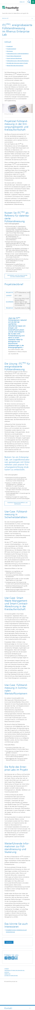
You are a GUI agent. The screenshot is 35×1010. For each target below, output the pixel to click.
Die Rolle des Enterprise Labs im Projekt (17, 63)
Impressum (7, 974)
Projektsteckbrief (11, 48)
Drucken (9, 942)
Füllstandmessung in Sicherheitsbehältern (18, 53)
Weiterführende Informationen (15, 65)
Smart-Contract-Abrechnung (14, 58)
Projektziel (10, 46)
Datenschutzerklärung (11, 975)
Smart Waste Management (14, 56)
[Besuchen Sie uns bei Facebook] (6, 958)
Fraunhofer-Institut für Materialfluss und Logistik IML (15, 13)
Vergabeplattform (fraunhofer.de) (14, 970)
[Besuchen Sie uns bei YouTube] (12, 958)
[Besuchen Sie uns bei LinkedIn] (9, 958)
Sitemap (6, 968)
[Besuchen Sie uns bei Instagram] (16, 958)
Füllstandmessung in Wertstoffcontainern (18, 60)
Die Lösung (10, 51)
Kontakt (6, 972)
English (22, 2)
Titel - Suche (29, 2)
